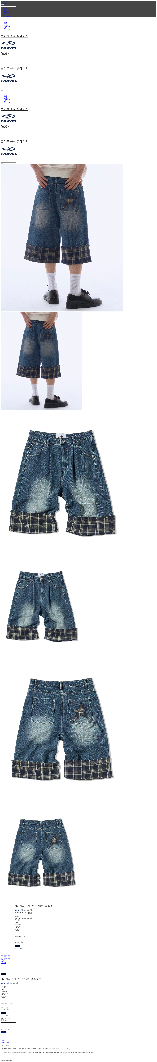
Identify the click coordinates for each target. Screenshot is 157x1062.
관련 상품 (3, 963)
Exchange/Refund (8, 16)
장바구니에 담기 (5, 1015)
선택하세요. (18, 924)
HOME (5, 9)
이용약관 (3, 1040)
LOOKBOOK (7, 12)
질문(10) (3, 961)
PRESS (6, 15)
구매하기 (3, 974)
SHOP (5, 10)
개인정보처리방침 (6, 1042)
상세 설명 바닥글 (5, 958)
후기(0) (3, 960)
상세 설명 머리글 (5, 955)
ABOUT (6, 11)
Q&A (5, 13)
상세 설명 (3, 956)
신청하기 (3, 1031)
